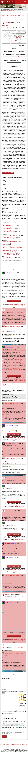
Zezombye (8, 543)
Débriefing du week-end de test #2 (10, 241)
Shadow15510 (9, 326)
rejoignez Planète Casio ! (20, 305)
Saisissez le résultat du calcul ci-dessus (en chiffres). (14, 727)
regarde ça (4, 412)
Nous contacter (15, 744)
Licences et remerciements (15, 746)
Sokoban (22, 551)
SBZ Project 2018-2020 (8, 172)
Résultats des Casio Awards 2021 (10, 250)
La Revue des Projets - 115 (8, 227)
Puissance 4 (10, 551)
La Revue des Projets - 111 (8, 225)
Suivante (19, 269)
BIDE (23, 553)
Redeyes (7, 22)
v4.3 (8, 743)
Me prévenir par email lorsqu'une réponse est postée (14, 721)
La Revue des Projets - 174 (8, 237)
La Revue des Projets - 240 (8, 257)
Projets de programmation (15, 15)
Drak (6, 272)
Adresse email (5, 684)
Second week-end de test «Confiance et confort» (13, 238)
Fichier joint (20, 312)
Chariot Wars (17, 551)
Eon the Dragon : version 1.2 (14, 301)
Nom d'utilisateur (6, 678)
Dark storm (8, 443)
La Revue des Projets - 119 (8, 228)
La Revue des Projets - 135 (8, 230)
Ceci (14, 430)
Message (4, 689)
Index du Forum (5, 15)
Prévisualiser (22, 705)
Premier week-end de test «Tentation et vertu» (13, 233)
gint (14, 47)
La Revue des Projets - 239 (8, 253)
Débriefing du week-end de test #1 (10, 235)
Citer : (3, 275)
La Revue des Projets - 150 (8, 231)
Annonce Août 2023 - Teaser (9, 251)
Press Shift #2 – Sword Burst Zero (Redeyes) (12, 247)
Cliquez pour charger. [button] (10, 10)
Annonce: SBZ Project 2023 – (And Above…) (12, 254)
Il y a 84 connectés (7, 744)
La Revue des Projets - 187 (8, 246)
